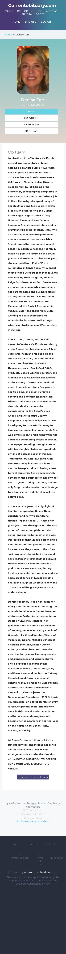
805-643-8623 (33, 817)
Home (8, 34)
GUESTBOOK (31, 118)
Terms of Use (39, 861)
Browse (33, 844)
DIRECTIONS (31, 124)
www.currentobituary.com (41, 872)
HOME (16, 21)
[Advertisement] (33, 919)
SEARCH (46, 21)
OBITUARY (31, 111)
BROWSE (30, 21)
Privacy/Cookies (19, 857)
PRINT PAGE (31, 131)
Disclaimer (57, 857)
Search (52, 844)
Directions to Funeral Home (33, 777)
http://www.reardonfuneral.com (33, 821)
